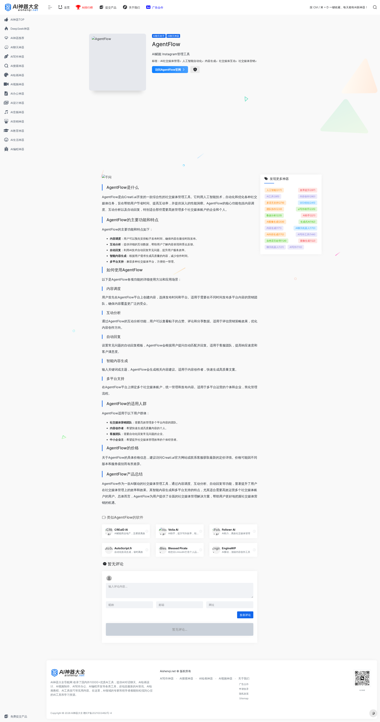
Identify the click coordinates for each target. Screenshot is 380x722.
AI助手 (309, 215)
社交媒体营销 (246, 61)
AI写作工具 (306, 234)
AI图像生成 (275, 221)
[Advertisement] (212, 137)
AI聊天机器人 (305, 228)
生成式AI (307, 221)
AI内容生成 (275, 234)
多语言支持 (275, 202)
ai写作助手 (306, 209)
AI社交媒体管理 (170, 61)
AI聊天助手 (159, 35)
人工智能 (274, 190)
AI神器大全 (77, 713)
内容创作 (307, 196)
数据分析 (274, 215)
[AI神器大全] (68, 674)
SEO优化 (307, 202)
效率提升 (307, 190)
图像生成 (307, 240)
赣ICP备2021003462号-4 (97, 713)
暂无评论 (116, 564)
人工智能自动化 (192, 61)
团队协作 (274, 209)
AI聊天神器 (173, 35)
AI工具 (273, 196)
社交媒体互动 (227, 61)
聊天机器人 (275, 247)
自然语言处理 (276, 240)
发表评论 (245, 615)
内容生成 (210, 61)
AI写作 (296, 247)
